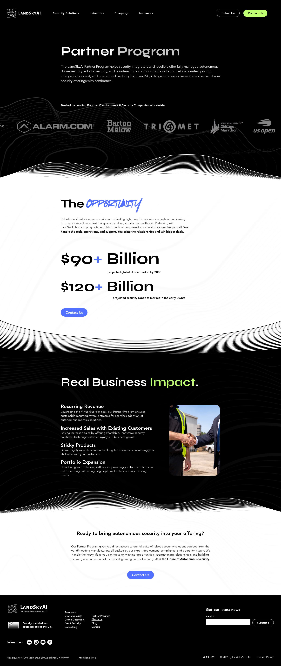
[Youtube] (43, 642)
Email (210, 616)
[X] (49, 642)
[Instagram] (36, 642)
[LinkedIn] (29, 642)
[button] (66, 13)
